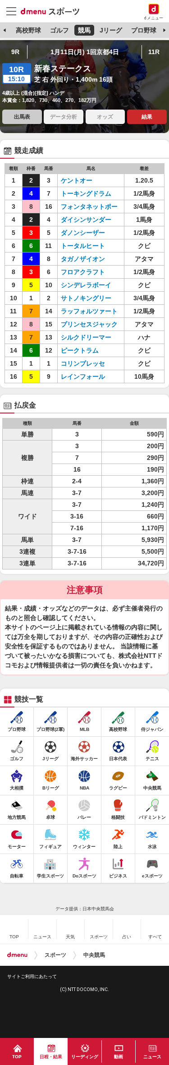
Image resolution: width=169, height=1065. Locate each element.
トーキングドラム (86, 193)
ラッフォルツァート (89, 311)
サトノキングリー (86, 298)
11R (154, 51)
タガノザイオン (83, 258)
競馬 (84, 30)
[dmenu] (17, 955)
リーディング (84, 1056)
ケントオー (76, 180)
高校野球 (28, 30)
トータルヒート (83, 245)
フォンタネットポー (89, 206)
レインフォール (83, 376)
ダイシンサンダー (86, 219)
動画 (118, 1056)
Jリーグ (111, 30)
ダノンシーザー (83, 232)
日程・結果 (51, 1056)
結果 (147, 117)
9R (15, 51)
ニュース (152, 1056)
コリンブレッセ (83, 363)
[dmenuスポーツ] (53, 11)
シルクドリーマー (86, 337)
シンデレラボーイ (86, 285)
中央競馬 (94, 955)
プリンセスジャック (89, 324)
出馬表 (22, 117)
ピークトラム (80, 350)
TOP (17, 1056)
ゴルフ (59, 30)
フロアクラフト (83, 271)
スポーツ (55, 955)
